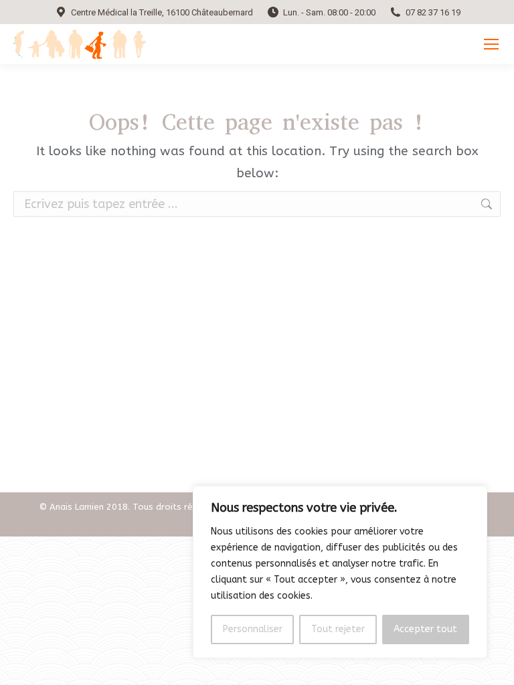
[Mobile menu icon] (491, 44)
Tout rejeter (338, 629)
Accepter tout (425, 629)
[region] (340, 572)
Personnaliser (252, 629)
